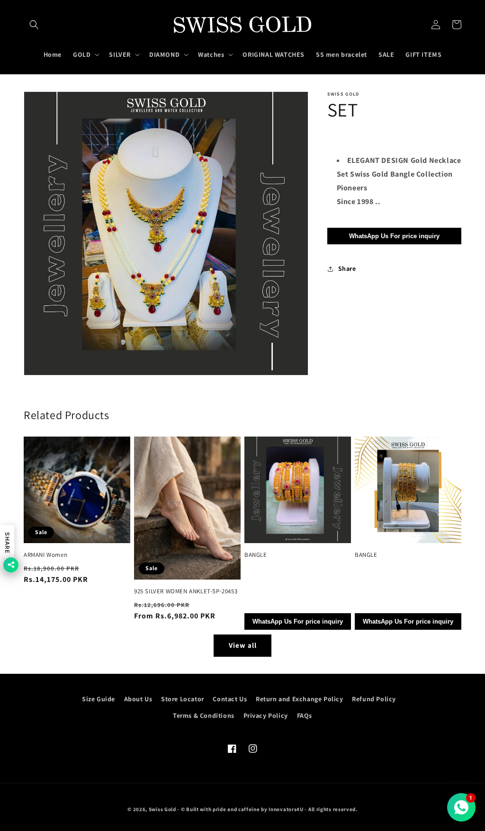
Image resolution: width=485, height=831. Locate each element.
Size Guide (98, 699)
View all (243, 645)
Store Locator (182, 699)
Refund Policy (374, 699)
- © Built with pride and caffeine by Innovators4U (240, 809)
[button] (34, 24)
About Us (138, 699)
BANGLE (255, 555)
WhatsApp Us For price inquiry (394, 236)
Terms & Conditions (203, 715)
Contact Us (230, 699)
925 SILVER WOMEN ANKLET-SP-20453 (185, 591)
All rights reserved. (333, 809)
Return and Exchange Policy (299, 699)
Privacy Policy (265, 715)
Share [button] (347, 268)
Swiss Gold (162, 809)
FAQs (304, 715)
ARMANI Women (45, 555)
